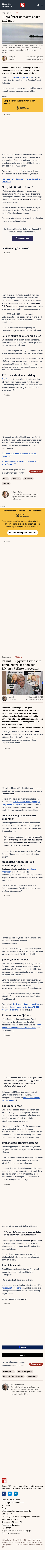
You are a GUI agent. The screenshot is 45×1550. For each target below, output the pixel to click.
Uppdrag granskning (23, 77)
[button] (22, 1347)
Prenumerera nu (22, 238)
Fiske (5, 479)
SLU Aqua (6, 379)
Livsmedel (16, 479)
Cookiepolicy (7, 1514)
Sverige (6, 483)
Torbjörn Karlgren (17, 492)
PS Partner (6, 1528)
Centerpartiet (8, 1372)
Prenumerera (36, 471)
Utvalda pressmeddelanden (13, 1502)
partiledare (32, 1376)
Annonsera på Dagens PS (12, 1522)
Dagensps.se (6, 13)
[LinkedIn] (16, 1494)
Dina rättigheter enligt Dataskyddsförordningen (21, 1517)
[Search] (37, 5)
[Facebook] (4, 1494)
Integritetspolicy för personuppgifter (16, 1511)
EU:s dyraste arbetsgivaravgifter (25, 1004)
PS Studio (18, 657)
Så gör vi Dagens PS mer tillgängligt (16, 1531)
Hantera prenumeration (11, 1500)
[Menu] (41, 5)
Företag (17, 13)
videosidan (13, 727)
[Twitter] (10, 1494)
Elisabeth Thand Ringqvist (13, 1376)
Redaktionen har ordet (11, 1525)
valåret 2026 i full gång (11, 1288)
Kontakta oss (7, 1505)
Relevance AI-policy (10, 1519)
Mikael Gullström (17, 1385)
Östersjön (28, 479)
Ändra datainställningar (11, 1533)
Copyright (6, 1508)
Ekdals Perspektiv (25, 1372)
